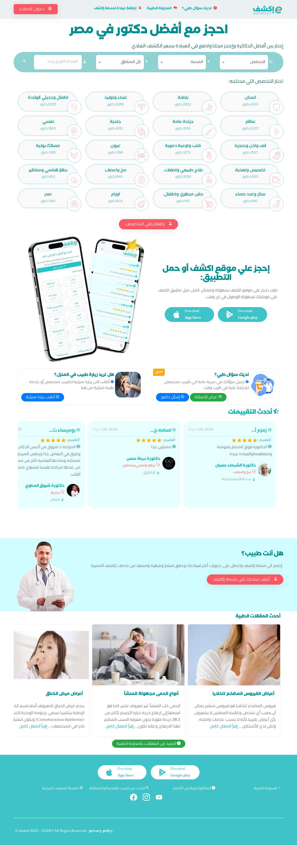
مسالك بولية (48, 146)
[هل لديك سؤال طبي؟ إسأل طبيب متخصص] (263, 384)
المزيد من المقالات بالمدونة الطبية (147, 744)
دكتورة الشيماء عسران (235, 466)
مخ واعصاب (115, 170)
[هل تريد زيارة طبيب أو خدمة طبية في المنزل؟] (128, 384)
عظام (250, 122)
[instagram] (149, 798)
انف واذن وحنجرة (250, 146)
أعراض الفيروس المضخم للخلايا (243, 694)
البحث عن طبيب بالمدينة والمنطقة (117, 788)
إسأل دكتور (171, 397)
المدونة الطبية (159, 9)
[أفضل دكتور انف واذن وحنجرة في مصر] (276, 156)
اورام (115, 194)
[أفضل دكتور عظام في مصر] (276, 131)
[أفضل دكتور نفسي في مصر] (74, 131)
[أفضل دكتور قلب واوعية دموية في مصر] (209, 156)
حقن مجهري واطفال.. (183, 194)
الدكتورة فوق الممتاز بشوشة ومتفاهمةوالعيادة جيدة (230, 455)
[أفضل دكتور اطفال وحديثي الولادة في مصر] (74, 107)
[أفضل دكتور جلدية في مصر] (141, 131)
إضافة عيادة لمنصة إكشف (115, 9)
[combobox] (244, 62)
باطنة (183, 98)
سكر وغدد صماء (250, 194)
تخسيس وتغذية (250, 170)
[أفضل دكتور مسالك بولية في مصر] (74, 156)
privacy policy (101, 831)
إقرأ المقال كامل (224, 727)
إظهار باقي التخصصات (145, 224)
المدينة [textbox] (197, 62)
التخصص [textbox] (257, 62)
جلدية (115, 122)
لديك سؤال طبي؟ (197, 9)
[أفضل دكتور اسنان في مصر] (276, 107)
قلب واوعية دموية (183, 146)
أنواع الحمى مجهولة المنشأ (151, 694)
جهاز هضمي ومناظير (48, 170)
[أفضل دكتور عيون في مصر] (141, 156)
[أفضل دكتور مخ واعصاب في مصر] (141, 180)
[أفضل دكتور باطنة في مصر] (209, 107)
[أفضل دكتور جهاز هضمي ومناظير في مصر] (74, 180)
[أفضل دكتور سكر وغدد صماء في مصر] (276, 204)
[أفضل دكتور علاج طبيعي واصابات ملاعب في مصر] (209, 180)
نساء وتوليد (115, 98)
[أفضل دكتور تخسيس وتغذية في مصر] (276, 180)
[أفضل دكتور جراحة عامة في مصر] (209, 131)
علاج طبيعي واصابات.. (183, 170)
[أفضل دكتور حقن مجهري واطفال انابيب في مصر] (209, 204)
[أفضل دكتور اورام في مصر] (141, 204)
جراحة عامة (183, 122)
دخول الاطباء (32, 9)
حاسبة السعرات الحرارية (60, 788)
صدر (48, 194)
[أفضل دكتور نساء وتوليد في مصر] (141, 107)
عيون (115, 146)
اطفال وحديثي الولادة (48, 98)
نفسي (48, 122)
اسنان (250, 98)
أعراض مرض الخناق (64, 694)
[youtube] (161, 798)
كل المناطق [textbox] (131, 62)
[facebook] (136, 798)
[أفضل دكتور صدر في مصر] (74, 204)
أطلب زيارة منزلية (41, 397)
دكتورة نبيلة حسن (143, 459)
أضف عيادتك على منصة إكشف (242, 580)
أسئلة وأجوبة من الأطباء (192, 788)
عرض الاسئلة (206, 397)
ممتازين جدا (133, 451)
